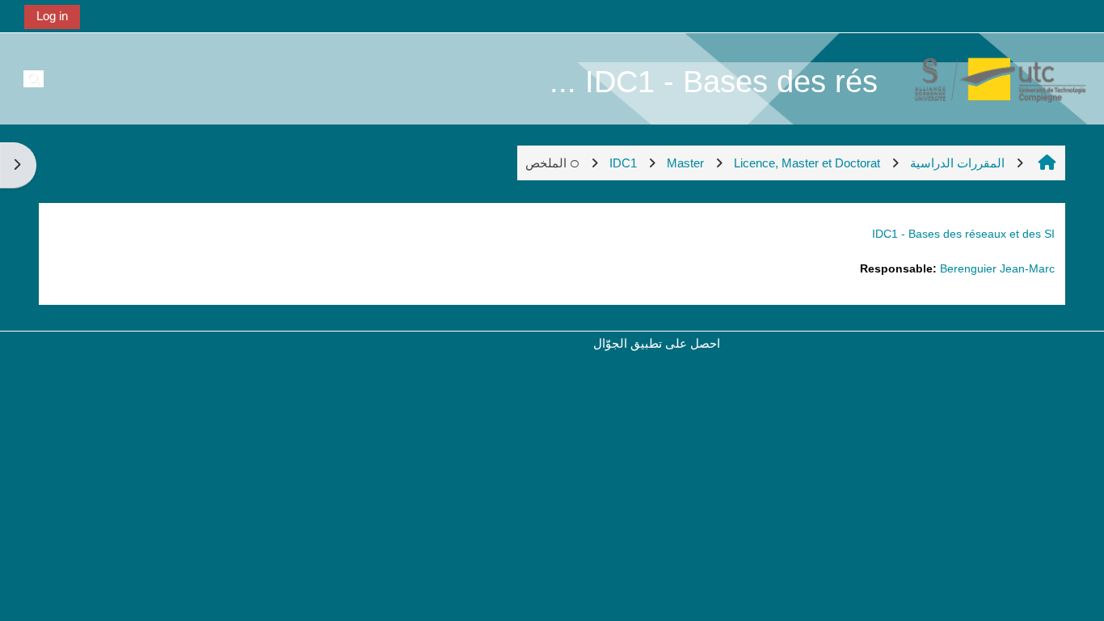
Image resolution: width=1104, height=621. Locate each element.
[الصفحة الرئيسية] (992, 78)
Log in (52, 16)
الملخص (546, 163)
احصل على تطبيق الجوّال (656, 343)
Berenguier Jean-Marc (997, 269)
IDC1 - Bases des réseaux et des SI (963, 233)
